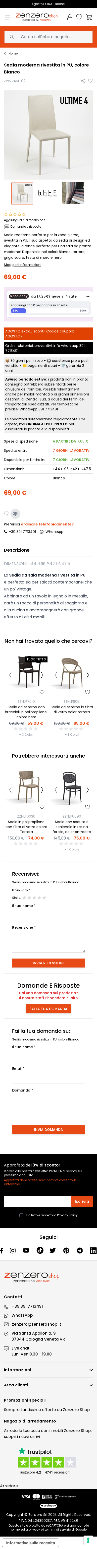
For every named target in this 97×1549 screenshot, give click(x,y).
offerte (49, 1410)
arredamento (41, 1421)
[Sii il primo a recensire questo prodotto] (26, 728)
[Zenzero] (48, 1278)
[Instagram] (13, 1250)
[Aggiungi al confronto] (15, 514)
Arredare (9, 1486)
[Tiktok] (40, 1250)
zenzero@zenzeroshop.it (36, 1324)
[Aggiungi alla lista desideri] (90, 80)
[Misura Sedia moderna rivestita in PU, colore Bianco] (48, 193)
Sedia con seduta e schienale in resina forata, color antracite (71, 826)
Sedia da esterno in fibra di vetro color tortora (72, 709)
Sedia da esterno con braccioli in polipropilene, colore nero (26, 712)
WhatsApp (22, 1315)
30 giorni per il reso (26, 360)
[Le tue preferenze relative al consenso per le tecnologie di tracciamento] (88, 1540)
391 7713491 (48, 409)
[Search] (12, 37)
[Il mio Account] (69, 17)
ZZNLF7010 (26, 701)
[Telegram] (80, 1250)
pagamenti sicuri (42, 365)
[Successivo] (42, 676)
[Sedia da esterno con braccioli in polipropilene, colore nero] (26, 675)
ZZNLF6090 (72, 816)
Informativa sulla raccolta (30, 1542)
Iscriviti (82, 1201)
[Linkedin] (93, 1250)
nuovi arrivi (29, 1436)
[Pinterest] (67, 1250)
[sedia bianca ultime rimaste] (23, 193)
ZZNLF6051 (71, 701)
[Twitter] (53, 1250)
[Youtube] (27, 1250)
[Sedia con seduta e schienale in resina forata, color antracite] (71, 790)
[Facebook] (2, 1250)
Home (13, 54)
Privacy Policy (67, 1215)
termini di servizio (58, 1529)
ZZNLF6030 (26, 816)
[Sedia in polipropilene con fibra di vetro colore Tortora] (26, 790)
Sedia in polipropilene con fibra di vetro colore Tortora (26, 826)
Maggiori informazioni (22, 264)
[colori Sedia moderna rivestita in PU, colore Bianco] (74, 193)
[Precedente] (10, 676)
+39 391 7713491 (22, 531)
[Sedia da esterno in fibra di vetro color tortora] (71, 675)
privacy (34, 1529)
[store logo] (36, 17)
